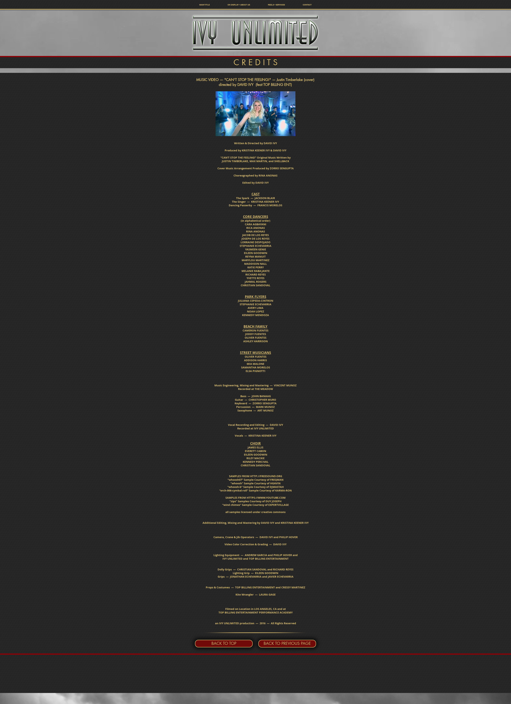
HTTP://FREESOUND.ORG (266, 476)
